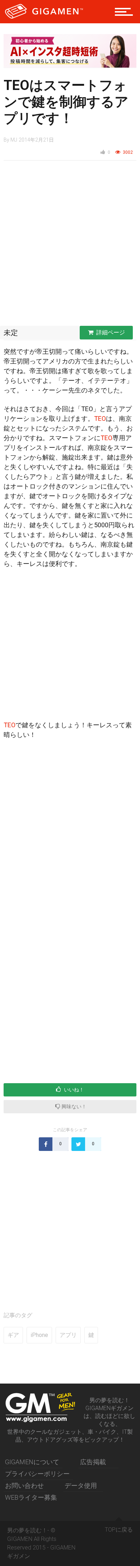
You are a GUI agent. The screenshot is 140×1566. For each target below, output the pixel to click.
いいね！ (73, 1090)
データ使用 (81, 1485)
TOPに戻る (119, 1529)
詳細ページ (110, 332)
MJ (13, 140)
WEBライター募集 (31, 1497)
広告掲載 (93, 1462)
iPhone (39, 1335)
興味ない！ (73, 1106)
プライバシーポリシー (37, 1473)
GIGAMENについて (32, 1462)
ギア (13, 1335)
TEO (100, 418)
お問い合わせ (24, 1485)
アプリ (68, 1335)
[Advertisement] (70, 245)
